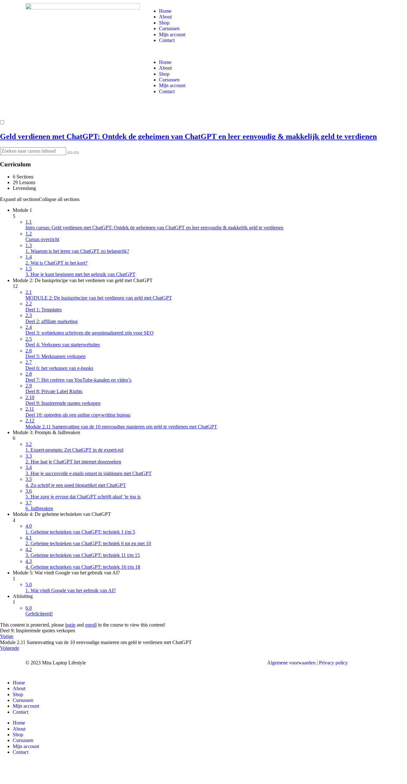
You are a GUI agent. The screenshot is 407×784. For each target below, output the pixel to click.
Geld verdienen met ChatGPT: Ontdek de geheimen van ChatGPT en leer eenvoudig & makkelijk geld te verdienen (188, 136)
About (165, 16)
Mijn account (172, 34)
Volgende (9, 648)
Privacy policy (333, 662)
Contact (167, 40)
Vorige (6, 636)
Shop (164, 22)
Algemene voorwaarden (291, 662)
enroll (91, 625)
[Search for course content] (69, 153)
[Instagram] (171, 662)
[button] (264, 51)
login (70, 625)
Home (165, 11)
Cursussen (169, 28)
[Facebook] (154, 662)
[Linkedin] (189, 662)
